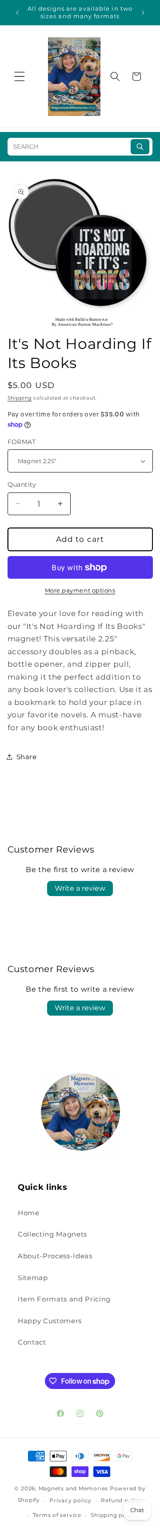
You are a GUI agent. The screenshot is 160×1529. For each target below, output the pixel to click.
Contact (32, 1342)
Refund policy (121, 1500)
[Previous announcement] (17, 12)
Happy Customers (50, 1321)
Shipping (20, 398)
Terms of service (57, 1515)
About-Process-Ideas (55, 1256)
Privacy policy (70, 1500)
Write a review (80, 888)
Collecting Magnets (52, 1234)
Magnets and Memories (74, 1488)
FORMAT (22, 442)
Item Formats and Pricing (64, 1299)
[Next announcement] (143, 12)
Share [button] (26, 756)
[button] (19, 76)
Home (29, 1213)
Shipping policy (114, 1515)
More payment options (80, 590)
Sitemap (33, 1277)
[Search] (140, 146)
